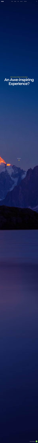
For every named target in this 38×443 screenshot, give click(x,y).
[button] (36, 441)
